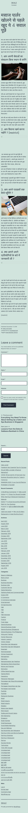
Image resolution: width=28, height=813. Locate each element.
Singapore (4, 718)
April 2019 (4, 548)
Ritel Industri (5, 711)
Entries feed (4, 789)
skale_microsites (7, 328)
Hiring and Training (7, 634)
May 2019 (4, 546)
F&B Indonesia (5, 614)
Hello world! (4, 465)
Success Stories (6, 743)
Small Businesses (6, 723)
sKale (14, 3)
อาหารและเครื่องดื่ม (6, 777)
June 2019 (4, 543)
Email (3, 379)
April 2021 (4, 521)
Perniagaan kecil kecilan (8, 688)
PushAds (3, 691)
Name (3, 370)
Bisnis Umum (5, 577)
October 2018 (5, 560)
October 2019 (5, 536)
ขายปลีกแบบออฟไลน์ (7, 770)
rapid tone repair (6, 511)
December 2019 (6, 533)
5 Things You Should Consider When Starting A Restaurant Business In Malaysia (13, 497)
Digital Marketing (6, 590)
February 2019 (5, 551)
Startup (3, 740)
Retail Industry (5, 701)
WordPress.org (5, 794)
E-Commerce (5, 597)
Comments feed (6, 792)
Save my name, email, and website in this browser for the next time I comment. (15, 398)
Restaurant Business (7, 696)
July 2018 (4, 568)
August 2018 (5, 565)
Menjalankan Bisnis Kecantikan (10, 664)
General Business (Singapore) (10, 629)
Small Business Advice (12, 332)
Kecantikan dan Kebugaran (9, 644)
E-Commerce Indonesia (8, 600)
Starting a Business (7, 735)
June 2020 (4, 526)
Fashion (3, 617)
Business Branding (6, 582)
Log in (3, 787)
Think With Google (6, 748)
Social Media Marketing (8, 725)
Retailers (3, 706)
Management (5, 656)
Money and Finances (7, 666)
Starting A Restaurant (7, 738)
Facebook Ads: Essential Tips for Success (13, 467)
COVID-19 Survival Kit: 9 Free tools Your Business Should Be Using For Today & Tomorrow (13, 477)
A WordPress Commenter (8, 492)
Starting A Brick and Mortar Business (12, 733)
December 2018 (6, 556)
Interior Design (5, 642)
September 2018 (6, 563)
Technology (4, 745)
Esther (3, 494)
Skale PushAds (5, 720)
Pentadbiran (4, 683)
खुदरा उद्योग (3, 762)
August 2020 (5, 523)
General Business (6, 624)
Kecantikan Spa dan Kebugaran (10, 646)
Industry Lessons (6, 639)
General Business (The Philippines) (11, 632)
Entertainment (5, 602)
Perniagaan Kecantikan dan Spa (10, 686)
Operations (4, 676)
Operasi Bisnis (5, 674)
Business (3, 580)
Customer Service (6, 587)
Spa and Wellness (6, 728)
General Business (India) (8, 627)
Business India (5, 585)
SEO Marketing (5, 716)
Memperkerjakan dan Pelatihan (10, 661)
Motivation (4, 669)
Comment (4, 352)
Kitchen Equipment (7, 654)
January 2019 (5, 553)
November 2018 (6, 558)
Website (3, 388)
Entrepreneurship (6, 605)
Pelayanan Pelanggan (7, 679)
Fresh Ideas (4, 622)
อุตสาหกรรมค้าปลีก (6, 780)
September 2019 (6, 538)
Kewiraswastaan (6, 651)
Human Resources (6, 637)
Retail (2, 698)
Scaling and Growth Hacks (9, 713)
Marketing (4, 659)
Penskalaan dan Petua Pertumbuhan (12, 681)
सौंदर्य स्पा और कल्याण (6, 767)
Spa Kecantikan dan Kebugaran (10, 730)
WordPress (17, 806)
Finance (3, 619)
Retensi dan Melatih (7, 708)
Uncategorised (5, 750)
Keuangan (4, 649)
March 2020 (4, 528)
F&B (2, 607)
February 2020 (5, 531)
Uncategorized (14, 330)
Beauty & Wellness (6, 575)
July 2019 (4, 541)
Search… (4, 445)
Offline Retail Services (7, 671)
